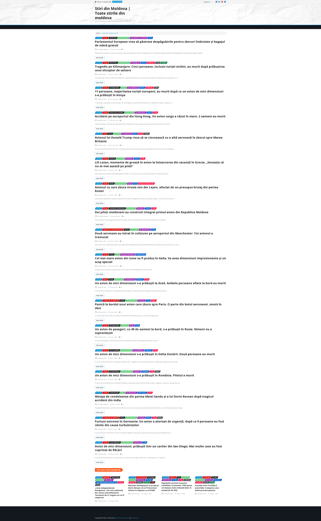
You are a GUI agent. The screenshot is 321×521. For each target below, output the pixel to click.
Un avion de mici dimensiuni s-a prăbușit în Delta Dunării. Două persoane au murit (155, 354)
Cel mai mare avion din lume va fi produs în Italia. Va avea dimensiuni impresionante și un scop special (160, 260)
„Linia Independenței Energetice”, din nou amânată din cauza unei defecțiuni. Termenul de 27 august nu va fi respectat (109, 493)
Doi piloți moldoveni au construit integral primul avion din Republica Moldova (151, 212)
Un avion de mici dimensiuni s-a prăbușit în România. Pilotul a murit (144, 375)
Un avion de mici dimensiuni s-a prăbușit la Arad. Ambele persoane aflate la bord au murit (160, 283)
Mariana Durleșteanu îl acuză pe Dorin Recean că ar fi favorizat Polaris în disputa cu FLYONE (143, 487)
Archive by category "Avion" (110, 33)
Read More (99, 58)
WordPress (118, 518)
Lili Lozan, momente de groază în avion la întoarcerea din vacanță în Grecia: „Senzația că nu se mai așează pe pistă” (159, 164)
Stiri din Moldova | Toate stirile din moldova (112, 13)
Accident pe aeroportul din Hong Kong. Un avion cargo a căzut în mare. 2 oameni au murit (160, 116)
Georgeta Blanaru (103, 49)
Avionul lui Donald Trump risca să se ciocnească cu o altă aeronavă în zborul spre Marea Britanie (159, 139)
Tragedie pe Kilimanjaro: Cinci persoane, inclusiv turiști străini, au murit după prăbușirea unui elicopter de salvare (160, 68)
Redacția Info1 (102, 74)
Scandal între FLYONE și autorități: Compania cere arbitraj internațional (207, 487)
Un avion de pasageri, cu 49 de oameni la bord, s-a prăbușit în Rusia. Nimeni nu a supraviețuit (153, 331)
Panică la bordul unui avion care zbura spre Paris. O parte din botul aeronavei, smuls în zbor (158, 306)
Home (98, 33)
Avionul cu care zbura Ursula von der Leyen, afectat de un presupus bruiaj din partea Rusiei (156, 189)
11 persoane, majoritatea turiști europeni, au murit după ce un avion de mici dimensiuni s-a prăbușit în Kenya (159, 93)
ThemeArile (135, 518)
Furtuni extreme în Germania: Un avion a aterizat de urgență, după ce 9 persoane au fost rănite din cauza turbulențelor (159, 423)
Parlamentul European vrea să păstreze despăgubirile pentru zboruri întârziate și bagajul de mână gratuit (160, 43)
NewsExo (126, 518)
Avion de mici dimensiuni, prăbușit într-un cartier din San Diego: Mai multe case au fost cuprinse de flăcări (158, 448)
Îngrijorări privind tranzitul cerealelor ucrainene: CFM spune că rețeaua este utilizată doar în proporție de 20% (177, 486)
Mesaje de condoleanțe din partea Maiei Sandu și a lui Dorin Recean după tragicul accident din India (154, 398)
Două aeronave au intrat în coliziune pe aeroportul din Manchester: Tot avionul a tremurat (154, 235)
